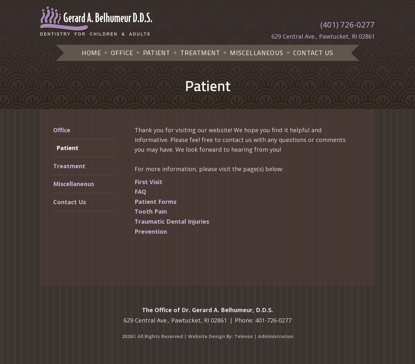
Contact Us (69, 202)
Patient (67, 148)
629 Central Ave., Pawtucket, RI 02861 (323, 36)
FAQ (140, 191)
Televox (243, 336)
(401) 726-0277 (347, 24)
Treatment (69, 166)
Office (61, 130)
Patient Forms (155, 201)
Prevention (151, 231)
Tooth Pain (151, 211)
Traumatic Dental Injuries (172, 221)
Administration (275, 336)
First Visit (148, 182)
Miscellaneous (73, 184)
